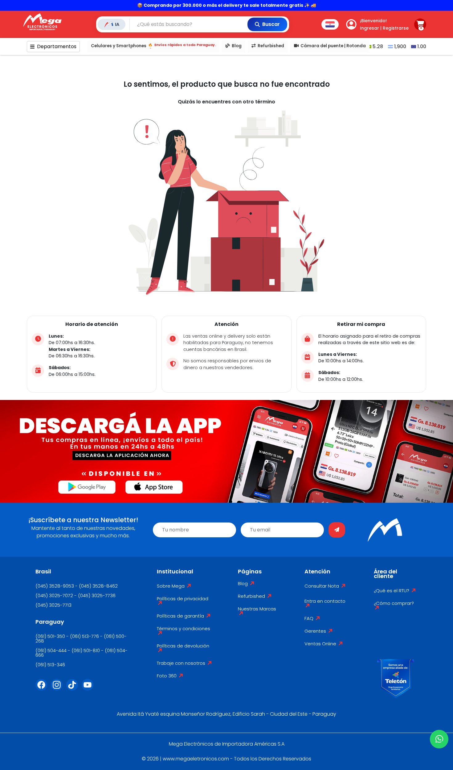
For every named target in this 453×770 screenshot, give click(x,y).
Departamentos (56, 46)
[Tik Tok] (74, 688)
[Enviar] (337, 530)
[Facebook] (43, 688)
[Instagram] (58, 688)
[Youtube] (89, 688)
